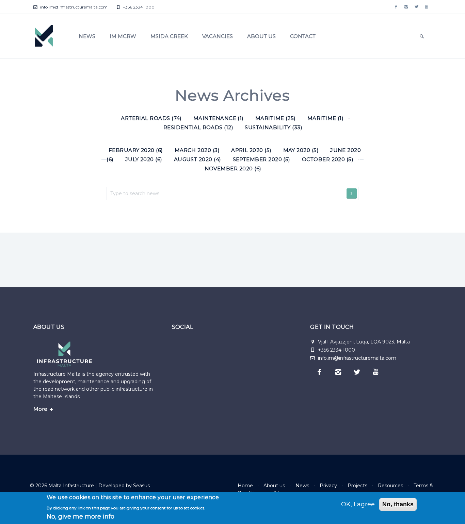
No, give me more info (80, 516)
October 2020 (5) (327, 159)
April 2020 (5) (251, 150)
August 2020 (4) (197, 159)
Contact (303, 36)
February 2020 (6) (136, 150)
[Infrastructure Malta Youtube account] (426, 7)
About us (261, 36)
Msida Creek (169, 36)
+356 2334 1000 (138, 7)
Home (245, 486)
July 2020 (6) (143, 159)
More (40, 409)
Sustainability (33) (273, 127)
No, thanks (398, 504)
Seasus (141, 486)
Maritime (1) (325, 118)
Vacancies (217, 36)
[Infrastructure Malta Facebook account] (396, 7)
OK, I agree (358, 504)
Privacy (328, 486)
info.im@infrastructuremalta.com (73, 7)
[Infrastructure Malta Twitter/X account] (416, 7)
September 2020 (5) (261, 159)
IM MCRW (123, 36)
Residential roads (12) (198, 127)
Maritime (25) (275, 118)
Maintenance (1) (218, 118)
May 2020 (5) (301, 150)
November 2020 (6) (233, 168)
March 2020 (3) (197, 150)
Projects (357, 486)
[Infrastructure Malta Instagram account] (406, 7)
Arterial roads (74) (151, 118)
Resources (390, 486)
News (87, 36)
